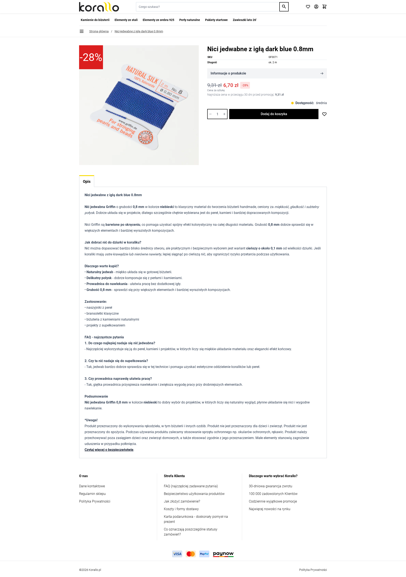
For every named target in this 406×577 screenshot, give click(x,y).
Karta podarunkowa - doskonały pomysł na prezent (196, 519)
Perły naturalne (189, 20)
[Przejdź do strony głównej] (99, 7)
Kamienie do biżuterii (95, 20)
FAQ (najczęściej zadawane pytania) (191, 486)
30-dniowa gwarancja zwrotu (270, 486)
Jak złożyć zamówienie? (182, 501)
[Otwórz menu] (81, 31)
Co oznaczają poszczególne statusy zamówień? (190, 531)
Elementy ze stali (126, 20)
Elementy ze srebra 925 (158, 20)
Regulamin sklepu (92, 494)
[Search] (284, 6)
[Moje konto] (316, 7)
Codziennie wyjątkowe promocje (273, 501)
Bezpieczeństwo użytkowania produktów (194, 494)
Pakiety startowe (216, 20)
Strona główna (99, 31)
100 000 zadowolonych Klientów (273, 494)
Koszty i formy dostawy (181, 509)
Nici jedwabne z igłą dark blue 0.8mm (139, 31)
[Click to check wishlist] (308, 7)
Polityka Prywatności (94, 501)
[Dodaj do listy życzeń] (324, 114)
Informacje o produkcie (228, 73)
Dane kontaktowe (92, 486)
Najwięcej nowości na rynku (269, 509)
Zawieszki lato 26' (244, 20)
